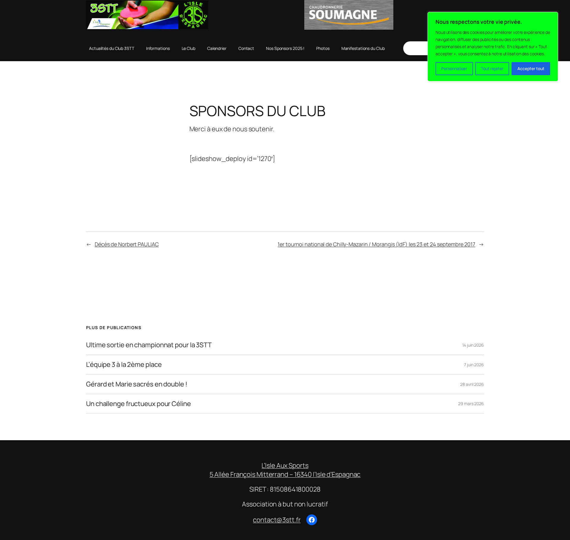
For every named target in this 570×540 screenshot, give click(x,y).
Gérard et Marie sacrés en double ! (136, 384)
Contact (246, 48)
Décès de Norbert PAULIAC (127, 244)
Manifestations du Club (363, 48)
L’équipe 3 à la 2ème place (124, 364)
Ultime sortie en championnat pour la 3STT (149, 345)
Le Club (188, 48)
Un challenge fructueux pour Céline (138, 404)
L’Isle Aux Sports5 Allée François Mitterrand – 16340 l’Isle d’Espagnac (285, 470)
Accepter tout (530, 68)
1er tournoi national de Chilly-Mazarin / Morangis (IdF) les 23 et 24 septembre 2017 (376, 244)
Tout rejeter (492, 68)
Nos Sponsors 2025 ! (285, 48)
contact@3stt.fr (277, 519)
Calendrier (217, 48)
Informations (158, 48)
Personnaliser (454, 68)
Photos (322, 48)
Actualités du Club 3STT (111, 48)
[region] (493, 46)
